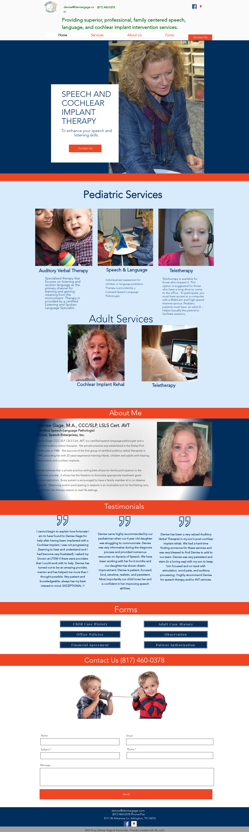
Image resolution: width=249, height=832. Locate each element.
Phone (130, 749)
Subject (45, 749)
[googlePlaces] (201, 6)
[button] (122, 377)
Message (45, 765)
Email (130, 735)
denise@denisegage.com (128, 810)
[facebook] (194, 6)
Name (44, 735)
